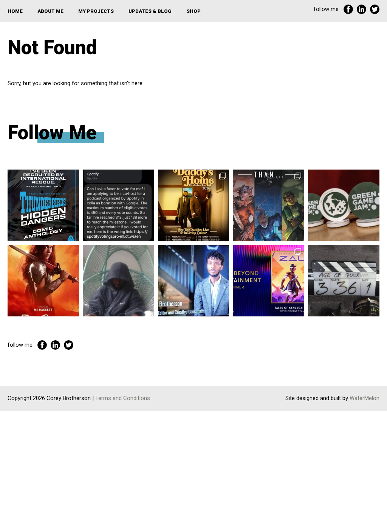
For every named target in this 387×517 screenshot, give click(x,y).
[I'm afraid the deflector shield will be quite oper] (118, 280)
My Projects (96, 11)
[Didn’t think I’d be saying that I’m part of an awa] (343, 205)
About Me (50, 11)
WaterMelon (364, 398)
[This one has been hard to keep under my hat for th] (43, 205)
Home (15, 11)
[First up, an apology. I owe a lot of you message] (343, 280)
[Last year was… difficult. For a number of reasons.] (268, 205)
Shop (193, 11)
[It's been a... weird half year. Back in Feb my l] (193, 280)
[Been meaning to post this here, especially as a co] (268, 280)
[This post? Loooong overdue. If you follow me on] (193, 205)
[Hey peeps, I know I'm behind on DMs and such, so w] (118, 205)
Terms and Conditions (122, 398)
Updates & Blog (150, 11)
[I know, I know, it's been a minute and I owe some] (43, 280)
